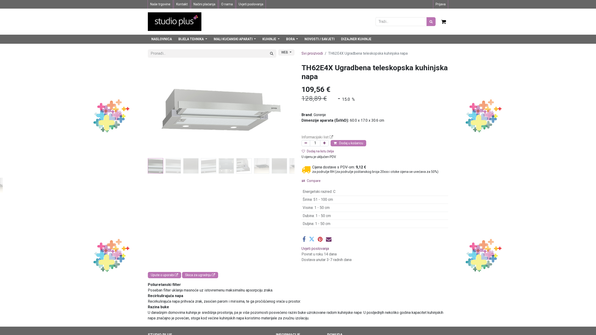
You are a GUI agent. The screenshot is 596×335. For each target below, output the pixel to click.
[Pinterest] (320, 239)
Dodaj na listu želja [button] (320, 151)
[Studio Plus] (174, 21)
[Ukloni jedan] (305, 143)
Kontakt (182, 4)
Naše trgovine (160, 4)
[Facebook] (304, 239)
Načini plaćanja (204, 4)
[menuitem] (161, 39)
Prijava (441, 4)
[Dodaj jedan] (324, 143)
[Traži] (431, 21)
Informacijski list (315, 137)
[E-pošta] (329, 239)
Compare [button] (314, 181)
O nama (227, 4)
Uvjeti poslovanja (251, 4)
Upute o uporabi (163, 275)
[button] (159, 109)
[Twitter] (312, 239)
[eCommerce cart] (443, 21)
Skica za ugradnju (198, 275)
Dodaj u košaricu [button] (351, 143)
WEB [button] (285, 52)
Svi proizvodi (312, 53)
